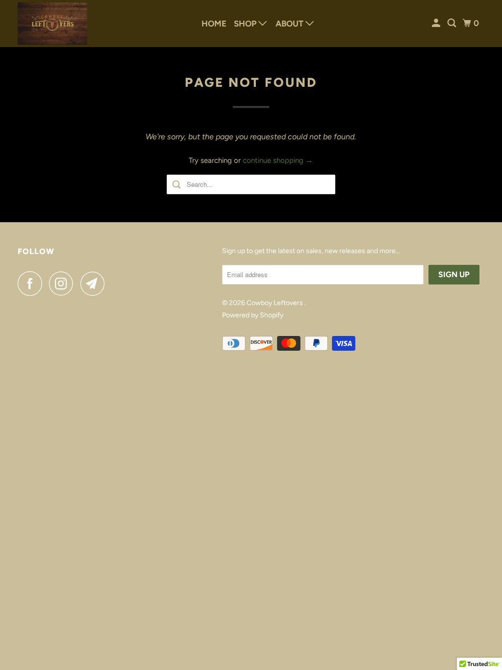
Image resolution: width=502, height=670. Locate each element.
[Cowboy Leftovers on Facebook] (32, 283)
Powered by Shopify (252, 315)
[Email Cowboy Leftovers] (95, 283)
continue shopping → (278, 160)
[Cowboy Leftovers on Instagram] (63, 283)
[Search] (452, 23)
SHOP (246, 23)
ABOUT (290, 23)
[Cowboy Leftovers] (52, 23)
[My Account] (437, 23)
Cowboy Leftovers (275, 303)
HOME (213, 23)
